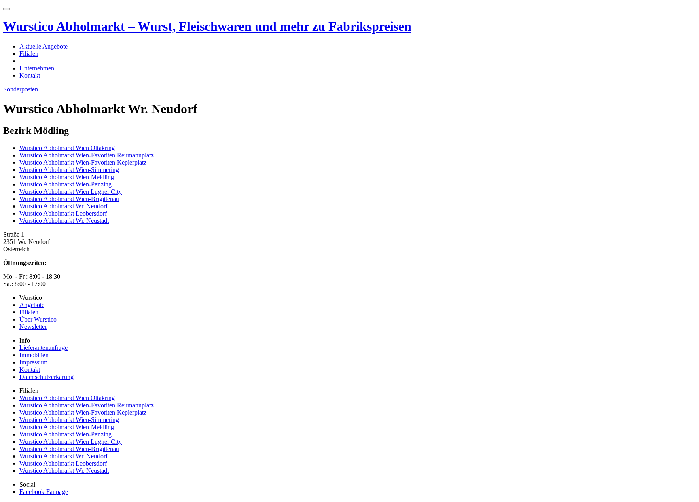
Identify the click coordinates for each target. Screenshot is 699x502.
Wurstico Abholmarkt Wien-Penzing (65, 184)
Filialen (28, 53)
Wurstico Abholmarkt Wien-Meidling (66, 177)
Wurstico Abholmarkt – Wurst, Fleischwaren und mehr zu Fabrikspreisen (207, 26)
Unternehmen (36, 68)
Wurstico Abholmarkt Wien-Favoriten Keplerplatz (82, 162)
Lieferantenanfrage (43, 347)
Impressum (33, 362)
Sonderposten (20, 89)
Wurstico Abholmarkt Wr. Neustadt (64, 220)
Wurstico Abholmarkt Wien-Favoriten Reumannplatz (86, 155)
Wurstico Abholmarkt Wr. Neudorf (63, 206)
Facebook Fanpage (43, 491)
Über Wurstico (38, 319)
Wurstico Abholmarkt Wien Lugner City (70, 191)
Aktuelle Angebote (43, 46)
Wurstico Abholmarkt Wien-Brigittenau (69, 198)
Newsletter (33, 326)
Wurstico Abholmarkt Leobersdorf (63, 213)
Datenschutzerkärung (46, 376)
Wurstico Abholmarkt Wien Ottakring (67, 147)
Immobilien (34, 355)
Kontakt (29, 75)
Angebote (31, 304)
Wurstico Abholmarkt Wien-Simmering (69, 169)
